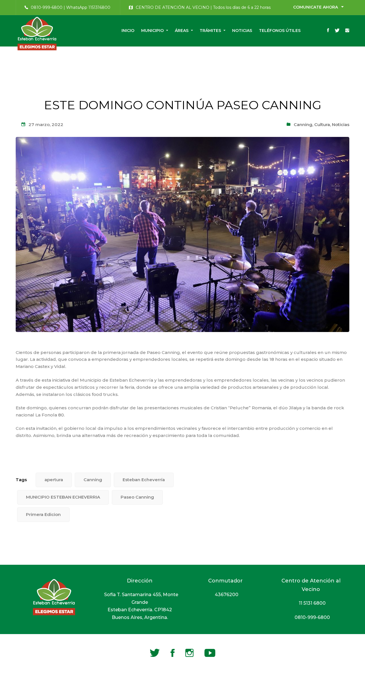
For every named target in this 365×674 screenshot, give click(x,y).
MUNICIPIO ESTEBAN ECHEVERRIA (63, 497)
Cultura (322, 124)
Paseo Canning (137, 497)
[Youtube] (209, 653)
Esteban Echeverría (144, 479)
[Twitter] (337, 31)
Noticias (340, 124)
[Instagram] (347, 31)
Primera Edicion (43, 514)
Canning (303, 124)
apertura (53, 479)
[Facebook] (328, 31)
